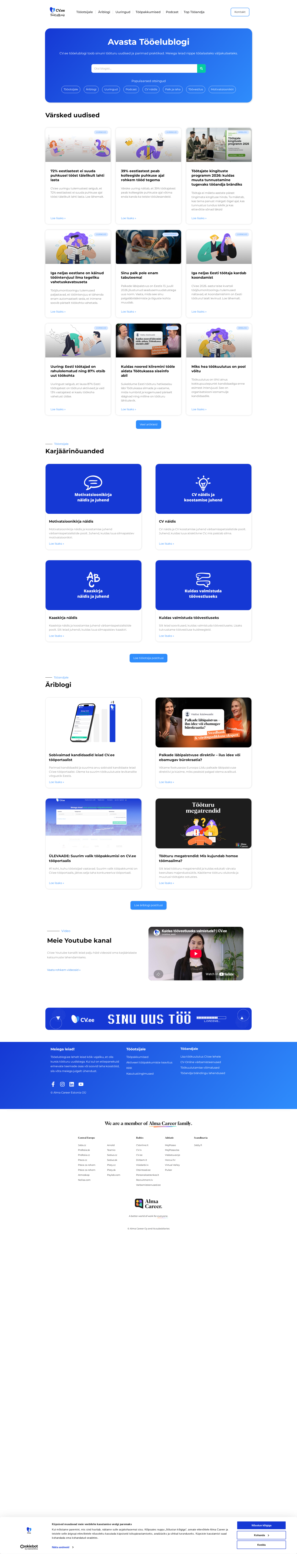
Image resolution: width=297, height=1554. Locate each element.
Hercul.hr (170, 1160)
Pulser (168, 1170)
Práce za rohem (86, 1170)
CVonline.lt (142, 1145)
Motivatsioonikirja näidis (71, 521)
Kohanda (259, 1535)
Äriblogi (104, 12)
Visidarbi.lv (142, 1165)
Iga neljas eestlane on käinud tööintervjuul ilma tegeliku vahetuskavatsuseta (77, 277)
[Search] (201, 68)
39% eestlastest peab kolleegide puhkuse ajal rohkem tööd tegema (142, 175)
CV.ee (139, 1155)
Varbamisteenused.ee (148, 1184)
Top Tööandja (194, 12)
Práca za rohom (86, 1165)
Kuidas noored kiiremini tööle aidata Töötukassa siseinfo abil (148, 371)
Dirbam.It (141, 1160)
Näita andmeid (60, 1547)
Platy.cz (111, 1165)
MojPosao (170, 1145)
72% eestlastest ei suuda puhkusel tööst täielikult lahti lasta (77, 175)
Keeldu (261, 1544)
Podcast (172, 12)
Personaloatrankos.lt (147, 1174)
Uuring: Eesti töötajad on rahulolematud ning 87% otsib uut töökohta (78, 371)
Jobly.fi (198, 1145)
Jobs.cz (82, 1145)
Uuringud (123, 12)
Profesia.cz (84, 1155)
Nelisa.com (84, 1179)
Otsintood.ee (143, 1170)
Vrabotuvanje (172, 1155)
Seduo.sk (112, 1160)
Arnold (111, 1145)
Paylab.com (113, 1174)
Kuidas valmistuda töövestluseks (189, 618)
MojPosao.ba (172, 1150)
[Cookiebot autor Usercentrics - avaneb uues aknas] (29, 1547)
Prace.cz (82, 1160)
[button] (148, 424)
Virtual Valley (172, 1165)
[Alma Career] (148, 1203)
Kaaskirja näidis (63, 618)
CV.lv (139, 1150)
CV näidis (167, 521)
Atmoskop (84, 1174)
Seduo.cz (112, 1155)
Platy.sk (111, 1170)
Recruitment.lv (144, 1179)
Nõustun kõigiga (261, 1525)
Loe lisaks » (58, 218)
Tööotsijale (84, 12)
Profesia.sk (84, 1150)
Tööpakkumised (148, 12)
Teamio (111, 1150)
